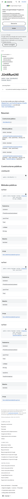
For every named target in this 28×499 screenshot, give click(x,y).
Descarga (3, 429)
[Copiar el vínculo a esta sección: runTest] (7, 190)
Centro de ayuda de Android (8, 465)
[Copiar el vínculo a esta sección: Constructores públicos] (23, 167)
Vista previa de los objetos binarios (9, 431)
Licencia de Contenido (13, 413)
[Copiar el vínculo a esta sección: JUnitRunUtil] (10, 171)
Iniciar (14, 28)
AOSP (2, 51)
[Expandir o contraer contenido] (11, 54)
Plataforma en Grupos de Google (9, 454)
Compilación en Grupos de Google (9, 457)
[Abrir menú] (2, 2)
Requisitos (3, 426)
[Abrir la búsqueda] (16, 2)
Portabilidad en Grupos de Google (9, 459)
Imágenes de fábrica (6, 434)
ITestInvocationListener (15, 136)
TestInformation (11, 159)
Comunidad (14, 485)
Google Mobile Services (6, 475)
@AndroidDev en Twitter (7, 447)
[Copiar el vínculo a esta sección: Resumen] (10, 113)
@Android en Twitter (6, 445)
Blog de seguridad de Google (8, 452)
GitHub (3, 438)
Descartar (14, 23)
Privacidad (20, 488)
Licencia (14, 488)
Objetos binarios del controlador (8, 436)
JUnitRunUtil (6, 122)
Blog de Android (5, 449)
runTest (5, 136)
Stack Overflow (5, 477)
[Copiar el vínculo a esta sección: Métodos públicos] (18, 185)
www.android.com (5, 473)
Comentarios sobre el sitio (8, 490)
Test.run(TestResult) (8, 106)
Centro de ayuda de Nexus (7, 470)
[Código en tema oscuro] (26, 175)
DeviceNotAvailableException (11, 254)
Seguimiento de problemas (7, 480)
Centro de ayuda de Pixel (7, 468)
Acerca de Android (5, 485)
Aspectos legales (6, 488)
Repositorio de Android (6, 424)
